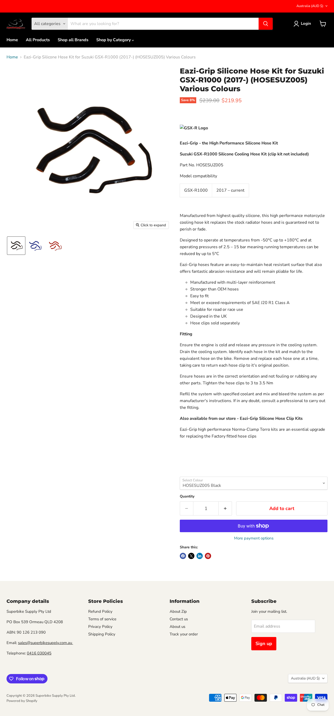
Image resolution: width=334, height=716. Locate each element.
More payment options (253, 538)
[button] (16, 245)
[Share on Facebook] (183, 556)
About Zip (178, 611)
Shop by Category (114, 40)
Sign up (263, 643)
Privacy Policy (100, 626)
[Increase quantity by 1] (225, 508)
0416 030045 (39, 653)
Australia (309, 6)
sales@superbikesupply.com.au (45, 642)
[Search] (266, 24)
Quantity (187, 496)
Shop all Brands (73, 40)
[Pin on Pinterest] (208, 556)
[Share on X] (191, 556)
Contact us (179, 619)
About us (177, 626)
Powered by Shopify (22, 701)
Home (12, 40)
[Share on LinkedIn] (199, 556)
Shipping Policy (101, 634)
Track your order (184, 634)
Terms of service (102, 619)
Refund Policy (100, 611)
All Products (38, 40)
